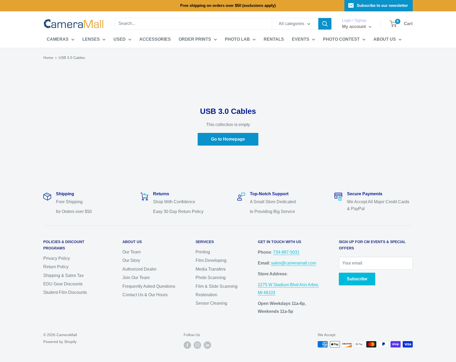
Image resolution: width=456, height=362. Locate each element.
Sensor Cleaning (211, 303)
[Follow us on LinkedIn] (207, 345)
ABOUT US (384, 39)
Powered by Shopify (60, 342)
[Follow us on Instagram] (197, 345)
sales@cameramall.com (293, 263)
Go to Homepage (228, 139)
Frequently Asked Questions (148, 286)
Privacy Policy (56, 258)
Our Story (131, 260)
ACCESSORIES (155, 39)
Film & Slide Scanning (217, 286)
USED (119, 39)
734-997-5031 (286, 252)
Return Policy (56, 266)
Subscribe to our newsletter (382, 5)
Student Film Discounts (65, 292)
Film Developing (211, 260)
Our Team (131, 252)
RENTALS (274, 39)
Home (48, 57)
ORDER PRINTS (195, 39)
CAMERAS (58, 39)
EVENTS (300, 39)
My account (354, 26)
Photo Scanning (211, 277)
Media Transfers (211, 269)
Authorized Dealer (139, 269)
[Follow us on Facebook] (187, 345)
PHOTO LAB (237, 39)
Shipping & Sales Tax (63, 275)
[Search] (324, 24)
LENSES (91, 39)
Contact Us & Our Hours (145, 295)
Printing (203, 252)
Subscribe (357, 279)
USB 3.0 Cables (72, 57)
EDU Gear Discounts (63, 284)
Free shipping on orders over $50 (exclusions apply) (228, 5)
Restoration (206, 295)
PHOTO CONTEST (341, 39)
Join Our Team (136, 277)
